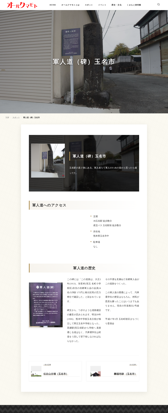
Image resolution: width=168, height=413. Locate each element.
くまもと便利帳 (134, 5)
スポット (89, 5)
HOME (53, 5)
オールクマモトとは (70, 5)
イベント (102, 5)
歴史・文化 (117, 5)
